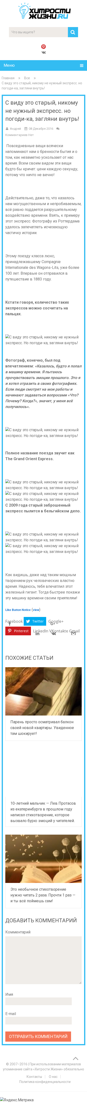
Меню (9, 65)
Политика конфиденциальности (45, 1082)
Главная (8, 78)
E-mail (10, 1013)
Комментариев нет (19, 135)
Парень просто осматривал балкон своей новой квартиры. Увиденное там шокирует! (42, 728)
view (36, 610)
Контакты (34, 1077)
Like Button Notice (18, 610)
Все (27, 78)
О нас (53, 1077)
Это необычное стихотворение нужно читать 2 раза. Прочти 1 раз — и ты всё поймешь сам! (42, 895)
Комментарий (17, 932)
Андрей (15, 128)
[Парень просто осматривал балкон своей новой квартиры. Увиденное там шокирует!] (43, 691)
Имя (9, 994)
